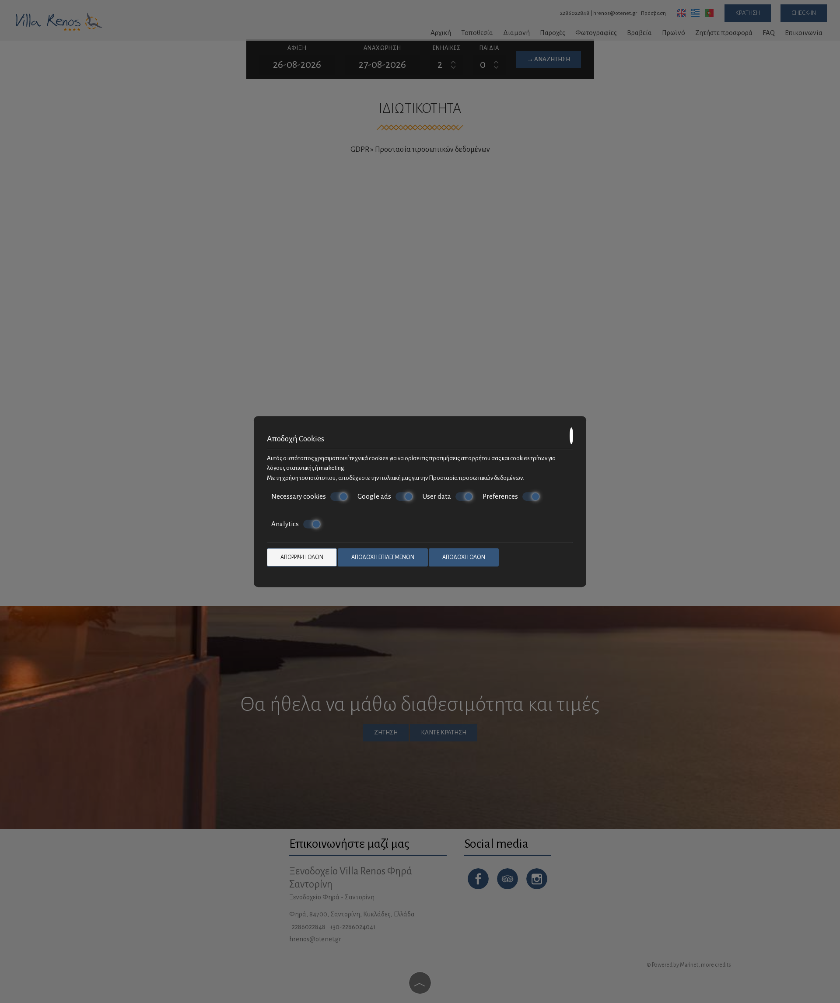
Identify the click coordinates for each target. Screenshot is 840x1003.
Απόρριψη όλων (301, 557)
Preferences (500, 496)
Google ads (374, 496)
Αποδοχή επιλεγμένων (382, 557)
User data (437, 496)
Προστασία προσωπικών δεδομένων (476, 478)
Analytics (285, 524)
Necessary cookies (298, 496)
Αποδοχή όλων (463, 557)
